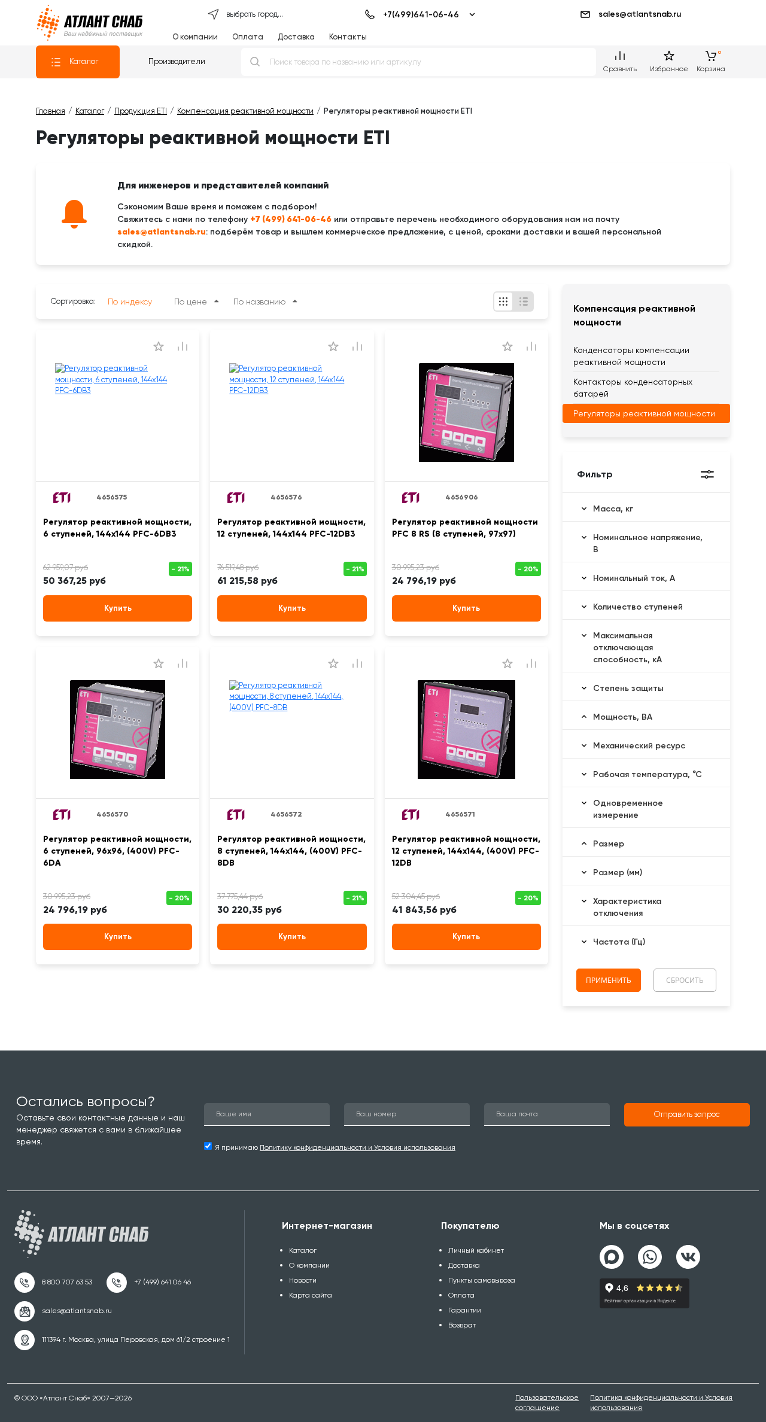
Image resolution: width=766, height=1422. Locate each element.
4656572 (286, 814)
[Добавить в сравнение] (182, 346)
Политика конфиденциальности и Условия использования (661, 1402)
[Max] (612, 1257)
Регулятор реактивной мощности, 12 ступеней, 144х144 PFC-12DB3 (291, 528)
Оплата (247, 36)
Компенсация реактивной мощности (634, 315)
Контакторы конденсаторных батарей (632, 387)
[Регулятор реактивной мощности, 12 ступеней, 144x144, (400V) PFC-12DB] (466, 730)
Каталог (83, 61)
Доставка (296, 36)
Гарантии (464, 1310)
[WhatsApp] (650, 1252)
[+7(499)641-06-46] (418, 14)
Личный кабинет (476, 1250)
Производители (176, 61)
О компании (195, 36)
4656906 (461, 497)
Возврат (462, 1325)
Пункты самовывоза (481, 1280)
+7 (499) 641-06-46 (291, 219)
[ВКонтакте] (688, 1252)
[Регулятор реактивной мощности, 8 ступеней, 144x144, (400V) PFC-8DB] (291, 730)
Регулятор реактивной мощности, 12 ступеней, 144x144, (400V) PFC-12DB (466, 851)
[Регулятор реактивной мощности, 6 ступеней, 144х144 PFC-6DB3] (117, 413)
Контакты (348, 36)
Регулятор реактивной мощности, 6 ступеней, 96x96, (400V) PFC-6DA (117, 851)
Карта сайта (310, 1295)
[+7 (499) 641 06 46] (149, 1282)
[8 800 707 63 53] (53, 1282)
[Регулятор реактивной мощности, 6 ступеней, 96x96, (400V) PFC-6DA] (117, 730)
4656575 (111, 497)
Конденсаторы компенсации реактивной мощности (631, 356)
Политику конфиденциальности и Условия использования (357, 1147)
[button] (687, 1115)
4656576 (286, 497)
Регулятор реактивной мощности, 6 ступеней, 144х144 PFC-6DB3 (117, 528)
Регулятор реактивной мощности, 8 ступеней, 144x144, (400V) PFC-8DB (291, 851)
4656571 (460, 814)
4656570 (112, 814)
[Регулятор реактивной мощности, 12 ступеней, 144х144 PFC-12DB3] (291, 413)
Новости (303, 1280)
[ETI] (62, 497)
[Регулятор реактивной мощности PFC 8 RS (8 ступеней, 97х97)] (466, 413)
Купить (118, 608)
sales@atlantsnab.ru (639, 14)
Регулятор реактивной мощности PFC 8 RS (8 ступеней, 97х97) (465, 528)
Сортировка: (73, 301)
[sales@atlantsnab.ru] (63, 1311)
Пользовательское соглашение (547, 1402)
